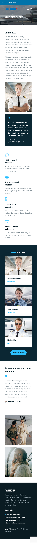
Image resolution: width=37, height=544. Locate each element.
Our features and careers (14, 520)
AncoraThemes (10, 529)
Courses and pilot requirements (15, 523)
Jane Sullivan (12, 309)
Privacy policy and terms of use (15, 517)
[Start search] (31, 8)
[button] (28, 8)
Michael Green (13, 340)
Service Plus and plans (13, 514)
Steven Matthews (14, 278)
